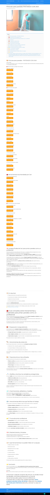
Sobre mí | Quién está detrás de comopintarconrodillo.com (14, 490)
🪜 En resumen (11, 39)
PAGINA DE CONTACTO (40, 3)
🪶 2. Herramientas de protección (14, 42)
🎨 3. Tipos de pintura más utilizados (14, 43)
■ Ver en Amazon (10, 77)
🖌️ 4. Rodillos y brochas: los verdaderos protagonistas (17, 44)
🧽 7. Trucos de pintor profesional (14, 48)
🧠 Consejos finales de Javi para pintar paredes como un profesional (19, 38)
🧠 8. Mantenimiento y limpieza (13, 49)
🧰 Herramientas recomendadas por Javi (15, 37)
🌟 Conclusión (11, 52)
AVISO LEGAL (8, 491)
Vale (44, 493)
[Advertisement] (25, 284)
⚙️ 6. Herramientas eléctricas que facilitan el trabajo (17, 47)
